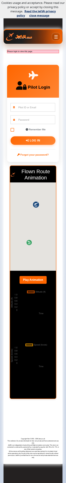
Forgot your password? (34, 154)
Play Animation (33, 279)
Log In (34, 140)
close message (39, 15)
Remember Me (37, 129)
